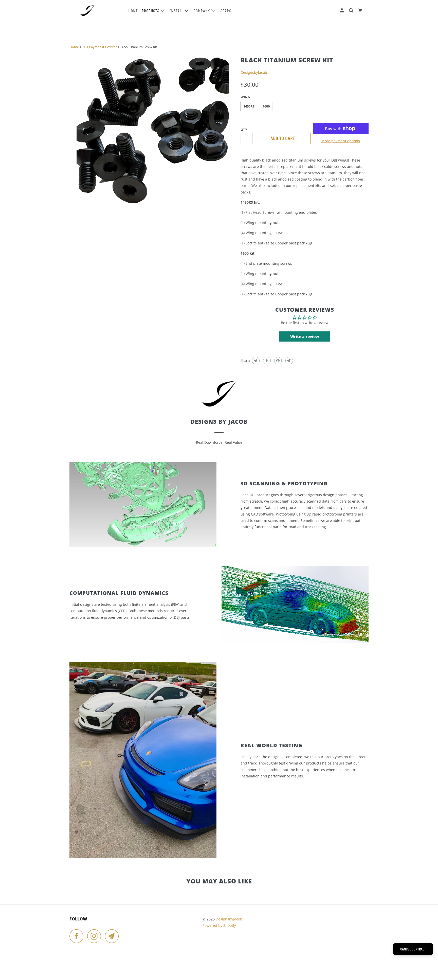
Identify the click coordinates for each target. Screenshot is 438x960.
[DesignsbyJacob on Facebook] (77, 936)
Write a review (304, 336)
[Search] (351, 10)
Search (227, 10)
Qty (244, 129)
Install (177, 10)
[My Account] (342, 10)
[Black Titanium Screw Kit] (152, 130)
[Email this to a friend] (288, 360)
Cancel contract (413, 949)
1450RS (248, 106)
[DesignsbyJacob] (95, 10)
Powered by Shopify (219, 925)
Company (202, 10)
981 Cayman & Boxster (100, 47)
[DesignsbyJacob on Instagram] (95, 936)
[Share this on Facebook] (266, 360)
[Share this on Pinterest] (277, 360)
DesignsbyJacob (254, 72)
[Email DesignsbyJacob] (113, 936)
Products (151, 10)
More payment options (340, 140)
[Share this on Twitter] (255, 360)
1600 (266, 106)
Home (133, 10)
